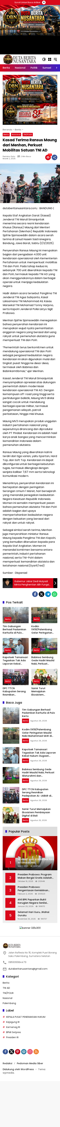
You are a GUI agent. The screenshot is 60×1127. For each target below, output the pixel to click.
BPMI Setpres (13, 1032)
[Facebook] (35, 594)
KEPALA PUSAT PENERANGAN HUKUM (25, 1017)
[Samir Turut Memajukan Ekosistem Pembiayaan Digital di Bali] (44, 677)
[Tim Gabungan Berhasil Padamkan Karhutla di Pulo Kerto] (16, 615)
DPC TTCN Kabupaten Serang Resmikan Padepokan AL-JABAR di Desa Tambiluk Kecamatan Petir (14, 692)
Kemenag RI (13, 1027)
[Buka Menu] (50, 59)
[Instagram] (30, 1051)
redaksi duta (9, 156)
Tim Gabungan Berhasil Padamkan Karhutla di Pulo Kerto (14, 630)
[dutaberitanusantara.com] (19, 59)
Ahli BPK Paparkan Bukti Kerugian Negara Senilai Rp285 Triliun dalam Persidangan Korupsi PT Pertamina (32, 901)
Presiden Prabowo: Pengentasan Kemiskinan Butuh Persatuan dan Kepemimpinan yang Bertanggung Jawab (33, 889)
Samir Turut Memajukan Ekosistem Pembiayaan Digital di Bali (43, 692)
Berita (6, 134)
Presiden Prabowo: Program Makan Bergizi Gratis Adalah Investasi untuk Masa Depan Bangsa (35, 876)
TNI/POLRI (27, 134)
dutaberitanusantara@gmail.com (28, 968)
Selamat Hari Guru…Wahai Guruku (33, 914)
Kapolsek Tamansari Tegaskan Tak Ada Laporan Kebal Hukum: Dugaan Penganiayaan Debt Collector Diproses (15, 661)
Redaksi (7, 1063)
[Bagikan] (54, 157)
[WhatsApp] (54, 594)
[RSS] (36, 1051)
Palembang (9, 1003)
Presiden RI (12, 1037)
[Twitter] (41, 594)
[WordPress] (23, 1051)
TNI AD (6, 988)
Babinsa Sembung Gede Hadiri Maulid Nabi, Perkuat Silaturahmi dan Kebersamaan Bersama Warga (42, 661)
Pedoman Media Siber (30, 1063)
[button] (44, 59)
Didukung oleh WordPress (18, 1069)
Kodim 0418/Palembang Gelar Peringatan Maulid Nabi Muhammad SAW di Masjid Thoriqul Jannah (43, 630)
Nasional (16, 134)
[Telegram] (48, 594)
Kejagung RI (13, 1022)
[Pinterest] (17, 1051)
